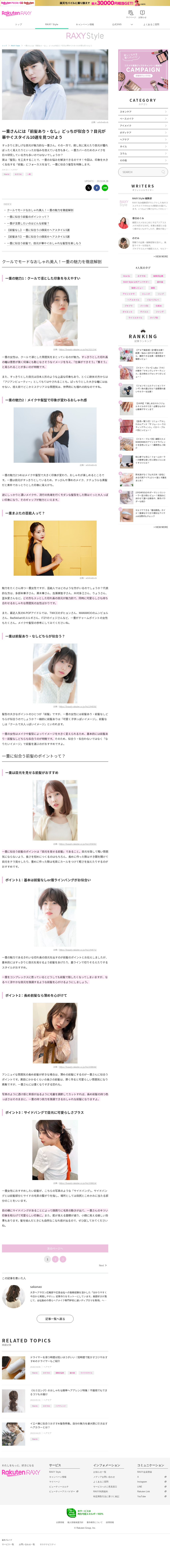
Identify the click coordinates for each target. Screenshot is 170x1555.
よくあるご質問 (151, 24)
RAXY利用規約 (100, 1491)
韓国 (153, 287)
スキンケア (125, 111)
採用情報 (110, 1522)
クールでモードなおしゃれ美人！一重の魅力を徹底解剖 (40, 210)
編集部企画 (60, 1372)
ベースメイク (127, 118)
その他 (123, 160)
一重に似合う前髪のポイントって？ (28, 217)
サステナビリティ (48, 1544)
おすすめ (18, 174)
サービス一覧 (8, 1544)
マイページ (54, 1481)
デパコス (144, 311)
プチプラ (128, 305)
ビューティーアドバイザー (62, 1491)
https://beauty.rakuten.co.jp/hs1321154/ (78, 349)
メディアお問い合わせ (104, 1477)
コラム (123, 153)
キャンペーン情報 (85, 24)
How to (6, 174)
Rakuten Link (143, 1491)
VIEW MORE (161, 256)
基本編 (72, 1372)
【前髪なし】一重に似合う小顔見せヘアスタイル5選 (38, 230)
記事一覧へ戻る (55, 1319)
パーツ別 (144, 305)
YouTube (141, 1496)
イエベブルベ (153, 299)
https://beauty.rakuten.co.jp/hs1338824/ (78, 1183)
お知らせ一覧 (99, 1472)
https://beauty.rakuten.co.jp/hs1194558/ (78, 706)
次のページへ (55, 1248)
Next (102, 1265)
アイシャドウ (128, 293)
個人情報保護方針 (75, 1522)
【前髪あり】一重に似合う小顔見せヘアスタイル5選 (38, 236)
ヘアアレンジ (61, 1406)
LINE (139, 1486)
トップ (18, 24)
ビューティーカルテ (59, 1486)
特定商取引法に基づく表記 (106, 1496)
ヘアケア (14, 169)
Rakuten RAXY (16, 13)
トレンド (146, 293)
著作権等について (95, 1522)
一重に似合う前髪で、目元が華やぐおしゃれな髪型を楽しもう (44, 243)
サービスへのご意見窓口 (105, 1486)
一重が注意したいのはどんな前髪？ (28, 223)
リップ (161, 293)
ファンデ (160, 311)
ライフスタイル (86, 1372)
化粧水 (159, 305)
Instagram (142, 1481)
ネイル (123, 146)
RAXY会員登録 (144, 1472)
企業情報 (60, 1522)
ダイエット (127, 311)
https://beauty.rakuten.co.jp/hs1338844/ (78, 1066)
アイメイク (125, 125)
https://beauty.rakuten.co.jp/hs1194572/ (78, 949)
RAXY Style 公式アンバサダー (136, 281)
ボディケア (125, 132)
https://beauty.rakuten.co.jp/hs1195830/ (78, 844)
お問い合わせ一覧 (27, 1544)
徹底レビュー (137, 287)
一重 (29, 174)
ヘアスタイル (133, 299)
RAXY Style (51, 24)
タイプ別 (154, 317)
